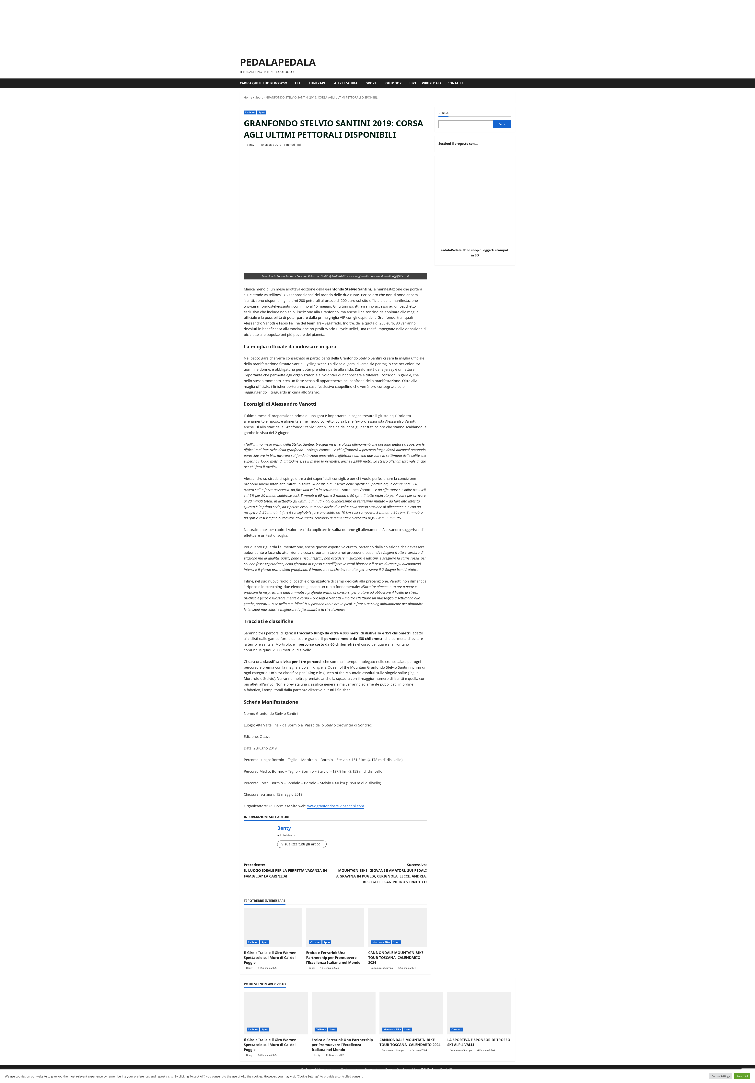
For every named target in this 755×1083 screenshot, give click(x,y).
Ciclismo (250, 112)
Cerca (443, 113)
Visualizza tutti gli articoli (301, 844)
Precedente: (285, 870)
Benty (250, 145)
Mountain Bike (381, 942)
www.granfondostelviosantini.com (335, 806)
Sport (371, 83)
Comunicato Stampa (382, 968)
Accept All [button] (742, 1076)
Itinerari (317, 83)
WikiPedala (432, 83)
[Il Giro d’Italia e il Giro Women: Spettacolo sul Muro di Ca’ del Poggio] (273, 927)
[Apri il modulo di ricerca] (514, 83)
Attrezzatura (345, 83)
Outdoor (393, 83)
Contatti (455, 83)
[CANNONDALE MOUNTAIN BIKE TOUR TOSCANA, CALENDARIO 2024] (397, 927)
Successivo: (381, 873)
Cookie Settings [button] (721, 1076)
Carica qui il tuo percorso (263, 83)
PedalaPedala (278, 62)
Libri (412, 83)
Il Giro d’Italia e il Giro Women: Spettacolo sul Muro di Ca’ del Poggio (270, 957)
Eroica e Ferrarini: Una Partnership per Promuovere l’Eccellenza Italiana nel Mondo (333, 957)
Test (296, 83)
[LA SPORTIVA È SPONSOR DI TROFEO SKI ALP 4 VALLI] (479, 1013)
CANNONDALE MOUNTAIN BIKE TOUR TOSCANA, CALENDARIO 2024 (396, 957)
